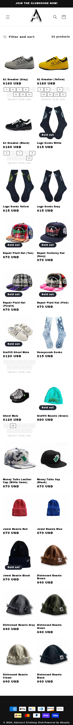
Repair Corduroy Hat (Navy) (51, 255)
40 (19, 362)
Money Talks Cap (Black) (48, 481)
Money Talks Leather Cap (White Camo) (17, 481)
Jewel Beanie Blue (49, 529)
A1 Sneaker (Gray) (15, 79)
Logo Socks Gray (48, 206)
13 (29, 94)
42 (32, 362)
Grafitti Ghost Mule (16, 352)
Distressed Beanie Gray (19, 625)
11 (16, 94)
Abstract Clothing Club (29, 722)
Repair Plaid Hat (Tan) (18, 253)
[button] (8, 17)
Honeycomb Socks (49, 352)
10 (10, 94)
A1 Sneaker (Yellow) (51, 79)
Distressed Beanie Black (49, 676)
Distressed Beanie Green (49, 626)
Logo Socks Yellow (16, 206)
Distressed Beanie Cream (15, 676)
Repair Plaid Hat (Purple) (14, 304)
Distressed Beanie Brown (49, 577)
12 (22, 94)
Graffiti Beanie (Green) (53, 416)
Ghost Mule (10, 416)
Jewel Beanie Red (15, 529)
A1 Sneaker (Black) (16, 143)
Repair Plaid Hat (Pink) (53, 302)
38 (6, 362)
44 (16, 367)
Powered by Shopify (57, 722)
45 (22, 367)
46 (29, 367)
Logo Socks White (49, 143)
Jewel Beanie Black (16, 575)
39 (13, 362)
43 (10, 367)
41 (26, 362)
